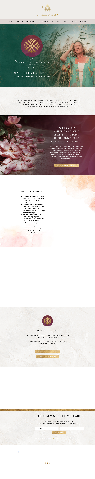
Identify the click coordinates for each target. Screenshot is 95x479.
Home (11, 21)
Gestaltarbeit (44, 21)
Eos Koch (65, 476)
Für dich (74, 21)
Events (65, 21)
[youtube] (47, 463)
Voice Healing (48, 470)
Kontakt (83, 21)
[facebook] (45, 463)
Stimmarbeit (30, 21)
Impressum (52, 476)
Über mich (19, 21)
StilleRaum (55, 21)
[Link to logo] (47, 10)
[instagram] (49, 463)
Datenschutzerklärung (48, 438)
